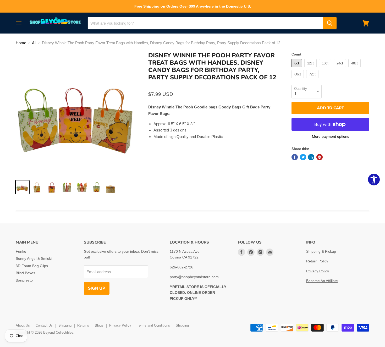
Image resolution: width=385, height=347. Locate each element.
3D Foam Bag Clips (32, 266)
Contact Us (44, 325)
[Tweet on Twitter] (303, 157)
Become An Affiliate (322, 281)
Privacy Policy (317, 271)
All (34, 43)
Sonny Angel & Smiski (34, 258)
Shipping (65, 325)
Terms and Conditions (153, 325)
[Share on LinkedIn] (311, 157)
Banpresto (24, 280)
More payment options (330, 136)
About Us (23, 325)
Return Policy (317, 261)
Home (21, 43)
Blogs (99, 325)
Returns (83, 325)
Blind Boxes (25, 273)
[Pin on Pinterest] (319, 157)
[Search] (330, 23)
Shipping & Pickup (321, 251)
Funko (21, 251)
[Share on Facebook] (295, 157)
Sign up (96, 288)
